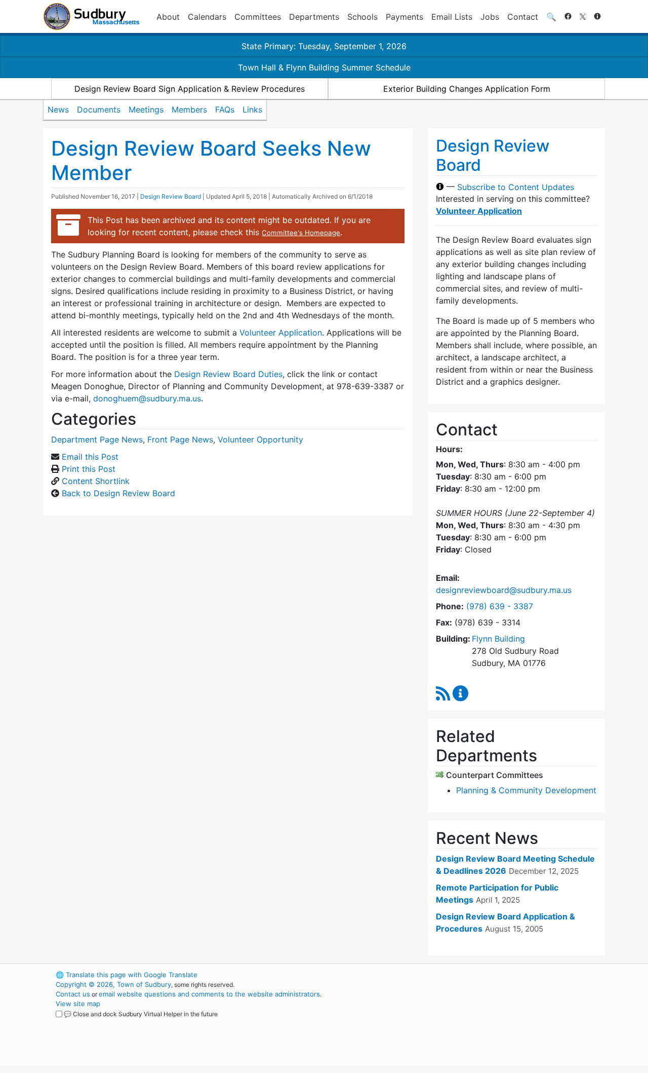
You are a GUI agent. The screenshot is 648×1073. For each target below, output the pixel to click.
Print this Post (88, 469)
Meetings (146, 109)
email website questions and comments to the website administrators (209, 994)
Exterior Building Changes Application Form (466, 89)
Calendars (207, 17)
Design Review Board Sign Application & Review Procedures (189, 89)
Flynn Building (498, 639)
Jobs (489, 17)
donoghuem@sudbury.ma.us (147, 398)
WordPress (468, 975)
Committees (257, 17)
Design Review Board (170, 196)
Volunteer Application (280, 332)
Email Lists (451, 17)
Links (252, 109)
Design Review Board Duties (228, 374)
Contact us (73, 994)
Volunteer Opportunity (260, 439)
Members (189, 109)
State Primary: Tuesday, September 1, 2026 (324, 46)
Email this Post (90, 457)
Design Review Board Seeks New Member (211, 160)
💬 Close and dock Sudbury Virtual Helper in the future (141, 1014)
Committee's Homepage (301, 233)
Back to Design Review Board (118, 493)
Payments (404, 17)
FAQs (224, 109)
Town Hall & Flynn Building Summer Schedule (324, 67)
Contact (522, 17)
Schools (362, 17)
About (168, 17)
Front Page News (180, 439)
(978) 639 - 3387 (499, 606)
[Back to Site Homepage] (91, 16)
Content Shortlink (96, 481)
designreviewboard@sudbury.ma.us (504, 590)
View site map (78, 1004)
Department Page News (97, 439)
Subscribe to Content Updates (515, 186)
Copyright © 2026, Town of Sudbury (113, 984)
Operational (486, 1023)
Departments (314, 17)
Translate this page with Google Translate (126, 975)
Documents (98, 109)
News (58, 109)
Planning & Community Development (526, 790)
